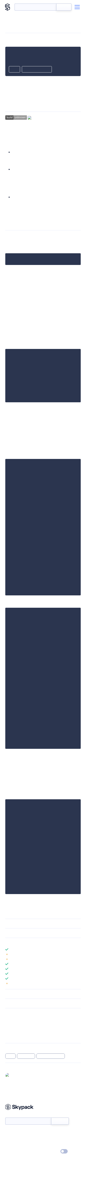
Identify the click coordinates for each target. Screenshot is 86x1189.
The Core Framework (29, 152)
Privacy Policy (14, 1152)
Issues (9, 1031)
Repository (12, 1037)
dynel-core (26, 1056)
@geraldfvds (20, 1075)
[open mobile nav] (77, 7)
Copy (14, 70)
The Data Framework (28, 169)
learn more (37, 943)
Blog (47, 1139)
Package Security (16, 1019)
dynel (10, 1056)
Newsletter (12, 1115)
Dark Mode (51, 1151)
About (9, 1139)
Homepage (13, 1025)
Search (64, 7)
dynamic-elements (51, 1056)
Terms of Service (55, 1145)
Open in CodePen (37, 70)
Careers (10, 1145)
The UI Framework (26, 197)
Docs (8, 1132)
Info (78, 954)
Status (48, 1132)
